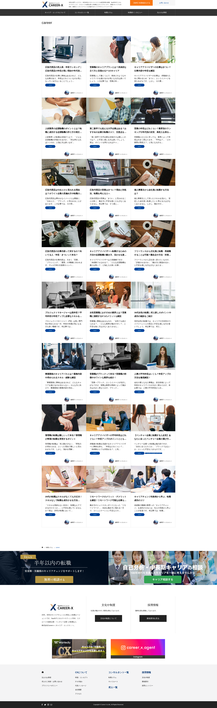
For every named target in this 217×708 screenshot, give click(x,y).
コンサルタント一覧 (82, 12)
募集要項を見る (153, 618)
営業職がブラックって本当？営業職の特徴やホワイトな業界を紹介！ (108, 376)
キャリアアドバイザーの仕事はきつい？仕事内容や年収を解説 (152, 69)
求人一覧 (113, 687)
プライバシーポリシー (50, 685)
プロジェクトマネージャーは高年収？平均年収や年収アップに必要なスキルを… (63, 314)
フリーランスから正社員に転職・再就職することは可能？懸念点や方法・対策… (152, 253)
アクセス (78, 694)
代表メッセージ (80, 685)
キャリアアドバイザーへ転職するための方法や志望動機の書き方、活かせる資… (108, 253)
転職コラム (108, 12)
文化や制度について (108, 618)
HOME (43, 672)
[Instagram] (48, 704)
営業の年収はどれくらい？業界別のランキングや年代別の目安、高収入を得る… (152, 130)
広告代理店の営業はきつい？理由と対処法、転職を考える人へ (108, 192)
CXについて (81, 672)
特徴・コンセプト (81, 677)
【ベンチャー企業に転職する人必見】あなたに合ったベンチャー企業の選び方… (152, 437)
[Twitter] (45, 704)
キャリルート (113, 681)
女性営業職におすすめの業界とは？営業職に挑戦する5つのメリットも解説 (108, 314)
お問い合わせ (164, 3)
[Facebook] (42, 704)
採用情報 (146, 672)
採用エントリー (147, 685)
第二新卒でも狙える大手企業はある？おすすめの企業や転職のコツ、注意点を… (108, 130)
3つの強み (78, 681)
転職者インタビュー (135, 12)
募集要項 (145, 681)
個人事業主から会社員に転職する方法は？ (151, 192)
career (50, 85)
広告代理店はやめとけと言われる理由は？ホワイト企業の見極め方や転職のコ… (62, 192)
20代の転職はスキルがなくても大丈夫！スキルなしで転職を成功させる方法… (63, 498)
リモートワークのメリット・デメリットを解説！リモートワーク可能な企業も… (108, 498)
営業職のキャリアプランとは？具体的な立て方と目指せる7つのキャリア (108, 69)
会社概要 (78, 690)
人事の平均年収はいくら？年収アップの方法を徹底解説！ (152, 376)
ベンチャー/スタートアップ (153, 453)
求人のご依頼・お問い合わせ (52, 681)
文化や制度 (146, 677)
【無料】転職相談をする (141, 3)
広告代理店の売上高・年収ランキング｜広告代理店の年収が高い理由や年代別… (63, 69)
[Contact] (51, 704)
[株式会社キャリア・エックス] (55, 4)
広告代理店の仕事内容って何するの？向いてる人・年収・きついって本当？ (63, 253)
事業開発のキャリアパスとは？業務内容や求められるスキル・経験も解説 (63, 376)
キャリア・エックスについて (55, 12)
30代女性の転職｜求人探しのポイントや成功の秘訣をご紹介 (152, 314)
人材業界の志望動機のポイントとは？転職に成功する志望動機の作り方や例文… (63, 130)
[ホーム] (42, 547)
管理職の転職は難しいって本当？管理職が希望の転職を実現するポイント (63, 437)
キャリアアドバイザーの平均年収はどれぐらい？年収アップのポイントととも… (108, 437)
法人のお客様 (162, 12)
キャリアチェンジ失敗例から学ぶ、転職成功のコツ (152, 498)
